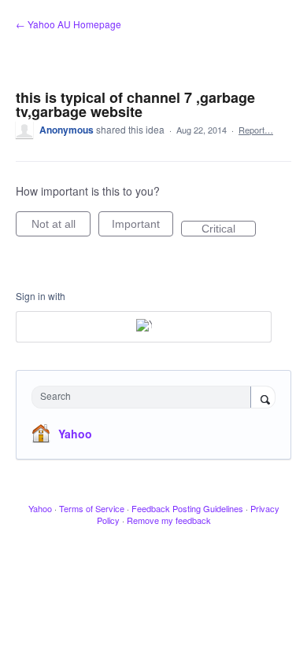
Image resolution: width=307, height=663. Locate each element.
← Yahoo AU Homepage (68, 24)
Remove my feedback (169, 520)
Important (142, 227)
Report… (256, 129)
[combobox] (144, 397)
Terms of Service (91, 508)
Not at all (61, 227)
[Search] (263, 398)
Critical (229, 229)
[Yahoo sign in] (144, 326)
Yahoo (75, 433)
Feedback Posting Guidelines (187, 508)
